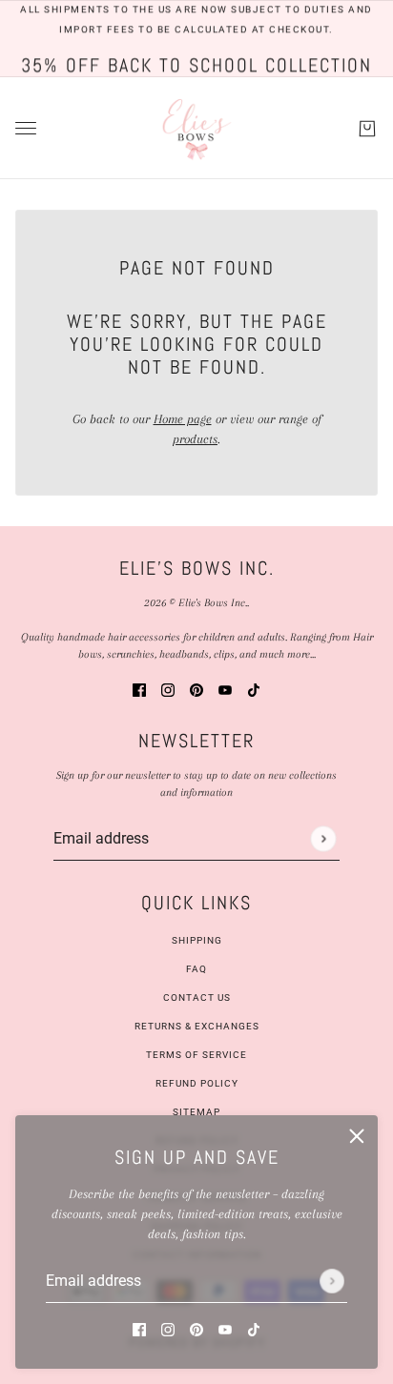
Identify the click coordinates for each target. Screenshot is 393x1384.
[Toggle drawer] (25, 128)
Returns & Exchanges (196, 1026)
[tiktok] (253, 1328)
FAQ (196, 969)
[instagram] (168, 1328)
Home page (183, 419)
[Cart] (367, 127)
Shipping (197, 940)
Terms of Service (196, 1054)
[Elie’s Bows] (197, 128)
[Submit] (332, 1281)
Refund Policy (196, 1083)
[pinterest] (196, 1328)
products (195, 439)
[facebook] (139, 1328)
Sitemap (196, 1112)
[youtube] (225, 1328)
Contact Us (197, 997)
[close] (356, 1136)
